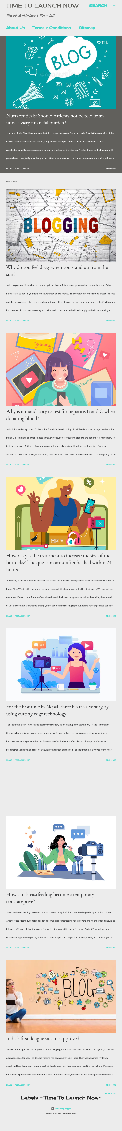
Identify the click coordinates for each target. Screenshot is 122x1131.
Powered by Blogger (62, 1108)
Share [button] (9, 169)
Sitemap (87, 28)
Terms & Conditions (52, 28)
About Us (15, 28)
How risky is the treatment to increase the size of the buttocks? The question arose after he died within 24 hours (59, 562)
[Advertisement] (61, 789)
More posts (110, 1094)
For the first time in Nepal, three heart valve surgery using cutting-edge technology (57, 710)
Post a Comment (22, 169)
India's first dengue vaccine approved (42, 1038)
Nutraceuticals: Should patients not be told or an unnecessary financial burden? (55, 119)
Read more (111, 169)
